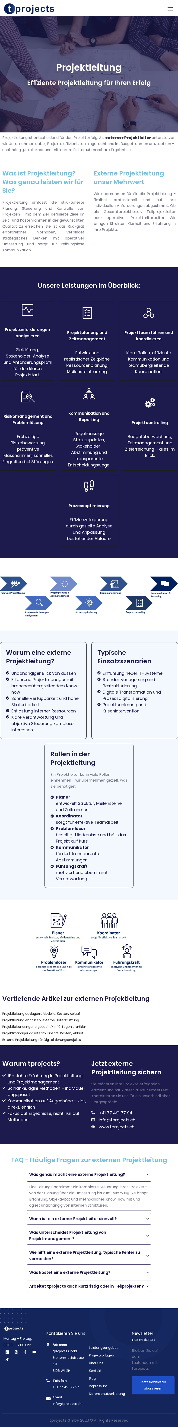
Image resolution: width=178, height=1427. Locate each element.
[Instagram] (16, 1352)
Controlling (120, 1193)
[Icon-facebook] (25, 1352)
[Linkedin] (7, 1352)
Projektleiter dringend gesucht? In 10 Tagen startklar (44, 1026)
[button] (170, 8)
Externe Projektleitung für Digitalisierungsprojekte (41, 1039)
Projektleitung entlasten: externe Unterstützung (40, 1020)
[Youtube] (34, 1352)
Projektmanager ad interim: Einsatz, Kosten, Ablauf (42, 1033)
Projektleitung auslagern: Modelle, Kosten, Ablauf (41, 1013)
